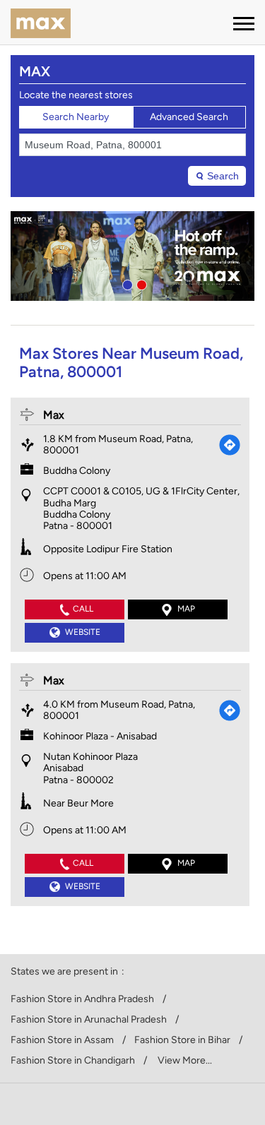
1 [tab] (125, 283)
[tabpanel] (132, 256)
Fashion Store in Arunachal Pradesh (89, 1019)
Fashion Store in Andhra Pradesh (82, 999)
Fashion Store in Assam (62, 1040)
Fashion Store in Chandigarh (73, 1060)
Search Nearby (75, 117)
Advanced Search (189, 117)
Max (53, 415)
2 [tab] (139, 283)
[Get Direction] (229, 445)
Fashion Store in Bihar (182, 1040)
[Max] (41, 24)
